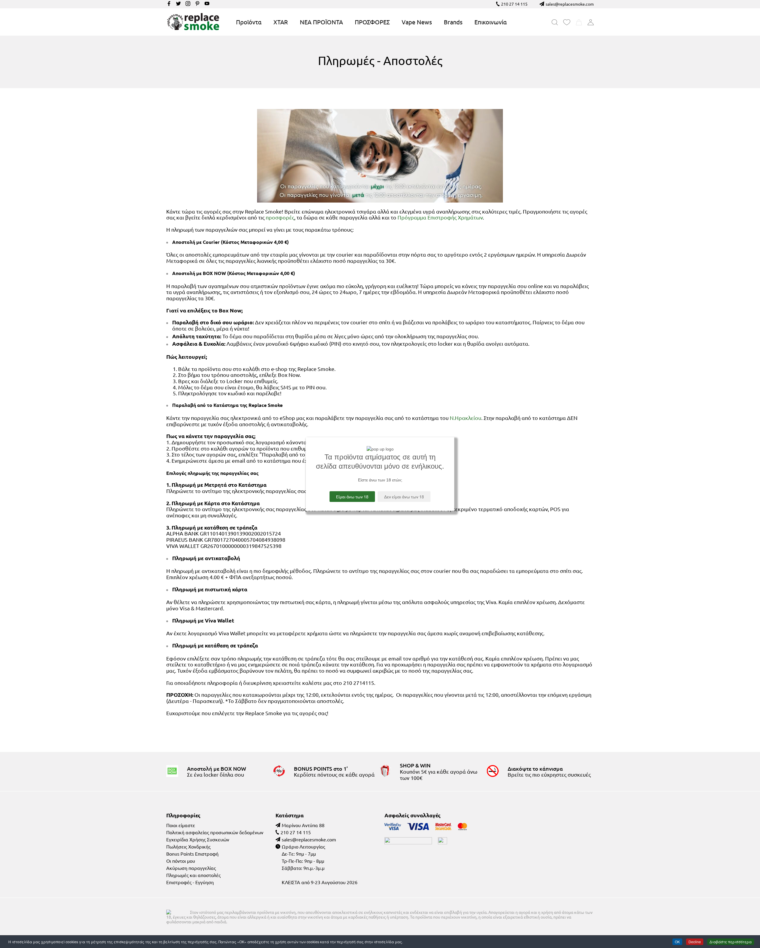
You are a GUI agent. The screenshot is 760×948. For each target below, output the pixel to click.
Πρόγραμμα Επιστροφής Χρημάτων (440, 217)
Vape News (417, 22)
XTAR (280, 22)
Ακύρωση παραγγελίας (191, 868)
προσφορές (280, 217)
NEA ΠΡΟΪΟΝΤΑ (321, 22)
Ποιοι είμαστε (180, 825)
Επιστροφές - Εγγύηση (190, 882)
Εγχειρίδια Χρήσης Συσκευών (197, 839)
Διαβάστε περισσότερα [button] (731, 941)
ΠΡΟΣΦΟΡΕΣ (372, 22)
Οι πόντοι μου (180, 861)
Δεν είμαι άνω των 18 (404, 496)
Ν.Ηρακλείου (465, 418)
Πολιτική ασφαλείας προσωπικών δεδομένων (214, 832)
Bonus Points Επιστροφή (192, 854)
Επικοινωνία (490, 22)
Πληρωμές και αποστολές (193, 875)
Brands (453, 22)
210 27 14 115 (514, 4)
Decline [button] (694, 941)
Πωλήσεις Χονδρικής (188, 846)
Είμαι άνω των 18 (352, 496)
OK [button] (677, 941)
